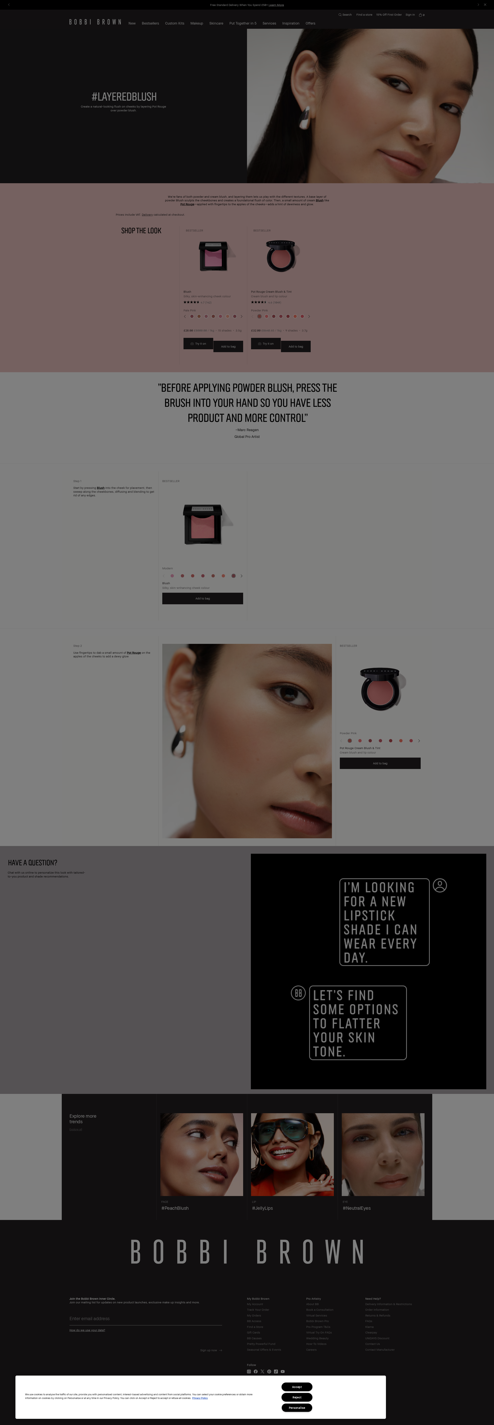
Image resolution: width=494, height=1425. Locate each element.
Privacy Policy (200, 1398)
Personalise (297, 1407)
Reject (297, 1397)
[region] (200, 1397)
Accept (297, 1387)
